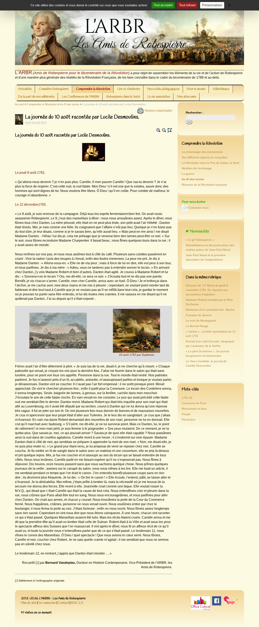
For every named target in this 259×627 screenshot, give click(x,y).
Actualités (25, 89)
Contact (63, 603)
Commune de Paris (194, 403)
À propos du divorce (198, 315)
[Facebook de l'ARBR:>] (216, 600)
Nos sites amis (186, 97)
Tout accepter (163, 5)
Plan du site (28, 603)
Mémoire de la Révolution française (204, 184)
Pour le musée (196, 89)
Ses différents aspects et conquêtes (204, 157)
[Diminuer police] (164, 130)
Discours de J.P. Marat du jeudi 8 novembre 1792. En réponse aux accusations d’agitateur (207, 290)
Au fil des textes (69, 104)
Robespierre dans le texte (123, 97)
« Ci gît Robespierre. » (200, 239)
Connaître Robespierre (54, 89)
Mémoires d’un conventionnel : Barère (210, 309)
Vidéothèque (221, 89)
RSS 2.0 (77, 603)
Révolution (188, 419)
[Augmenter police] (158, 130)
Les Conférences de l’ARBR (80, 97)
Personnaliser (212, 5)
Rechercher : (194, 112)
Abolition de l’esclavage (197, 168)
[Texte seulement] (169, 130)
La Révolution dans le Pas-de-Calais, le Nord (210, 162)
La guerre (188, 173)
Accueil (19, 104)
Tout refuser (187, 5)
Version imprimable (158, 110)
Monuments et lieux (194, 408)
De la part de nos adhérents (36, 97)
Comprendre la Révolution (93, 89)
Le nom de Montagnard (201, 320)
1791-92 (187, 397)
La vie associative (158, 97)
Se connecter (47, 603)
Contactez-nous (198, 207)
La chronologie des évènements (202, 152)
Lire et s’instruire (128, 89)
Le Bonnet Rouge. (197, 326)
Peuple (186, 414)
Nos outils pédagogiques (163, 89)
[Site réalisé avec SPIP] (230, 600)
